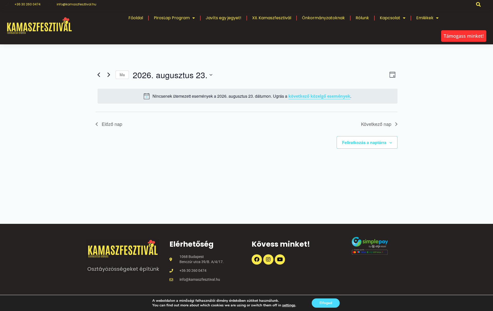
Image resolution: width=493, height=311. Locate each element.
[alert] (247, 96)
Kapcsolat (390, 18)
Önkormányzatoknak (323, 18)
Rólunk (362, 18)
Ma (122, 74)
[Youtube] (280, 259)
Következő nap (376, 124)
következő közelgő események (319, 96)
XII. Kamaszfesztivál (271, 18)
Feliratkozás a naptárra (364, 142)
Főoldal (135, 18)
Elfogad (325, 302)
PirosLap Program (172, 18)
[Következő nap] (109, 75)
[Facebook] (257, 259)
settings (288, 305)
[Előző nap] (99, 75)
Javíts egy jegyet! (223, 18)
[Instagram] (268, 259)
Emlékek (424, 18)
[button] (478, 4)
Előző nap (112, 124)
